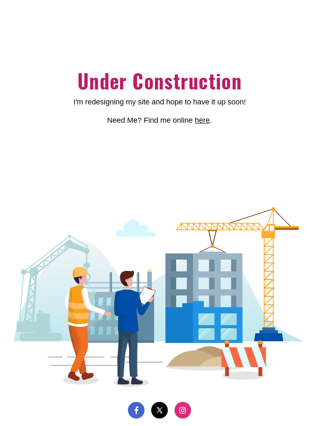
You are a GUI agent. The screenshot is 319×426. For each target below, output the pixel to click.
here (202, 120)
